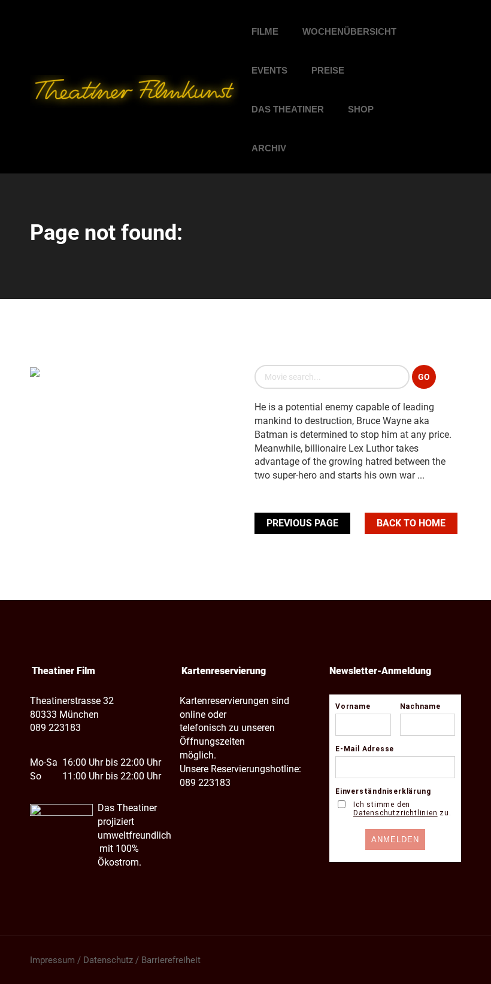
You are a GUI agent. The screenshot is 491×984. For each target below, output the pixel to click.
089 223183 (55, 727)
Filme (264, 31)
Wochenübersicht (349, 31)
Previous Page (302, 523)
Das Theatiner (287, 109)
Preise (327, 70)
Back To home (411, 523)
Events (269, 70)
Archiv (268, 148)
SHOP (361, 109)
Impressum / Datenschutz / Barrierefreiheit (115, 960)
